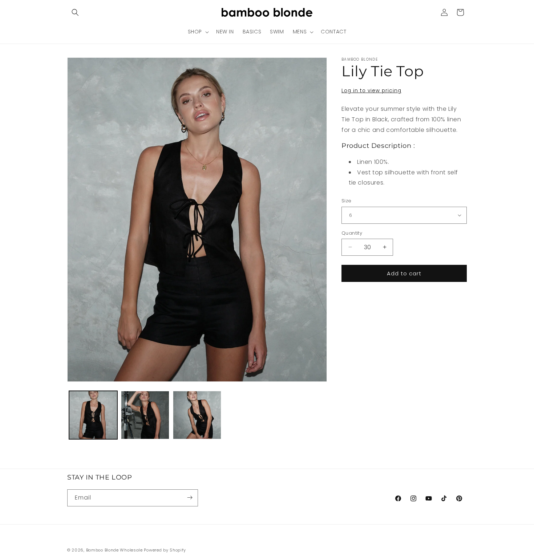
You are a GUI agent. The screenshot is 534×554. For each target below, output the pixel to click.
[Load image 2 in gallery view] (145, 415)
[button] (75, 12)
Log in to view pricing (371, 90)
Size (346, 200)
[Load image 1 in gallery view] (93, 415)
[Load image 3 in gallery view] (197, 415)
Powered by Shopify (165, 550)
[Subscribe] (190, 497)
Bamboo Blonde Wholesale (114, 550)
